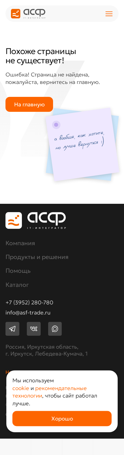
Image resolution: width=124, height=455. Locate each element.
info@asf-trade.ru (27, 313)
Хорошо (62, 418)
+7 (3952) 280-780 (29, 303)
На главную (29, 104)
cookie (20, 387)
